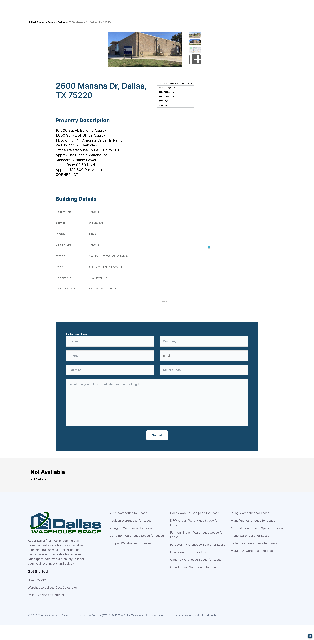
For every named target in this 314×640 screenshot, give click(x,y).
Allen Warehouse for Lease (128, 513)
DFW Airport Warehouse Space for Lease (194, 523)
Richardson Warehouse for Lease (254, 543)
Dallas (61, 22)
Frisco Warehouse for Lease (189, 552)
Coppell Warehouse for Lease (130, 543)
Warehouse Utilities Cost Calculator (52, 587)
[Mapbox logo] (163, 301)
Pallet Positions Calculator (46, 595)
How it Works (37, 580)
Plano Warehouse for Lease (250, 535)
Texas (51, 22)
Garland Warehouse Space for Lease (196, 559)
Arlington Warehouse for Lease (131, 528)
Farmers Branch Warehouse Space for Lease (197, 535)
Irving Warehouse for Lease (250, 513)
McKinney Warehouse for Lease (253, 551)
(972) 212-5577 (111, 615)
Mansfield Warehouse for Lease (253, 520)
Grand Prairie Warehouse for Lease (194, 567)
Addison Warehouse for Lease (130, 520)
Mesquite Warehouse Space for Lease (257, 528)
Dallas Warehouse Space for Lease (194, 513)
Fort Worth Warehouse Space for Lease (197, 544)
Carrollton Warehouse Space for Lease (136, 535)
